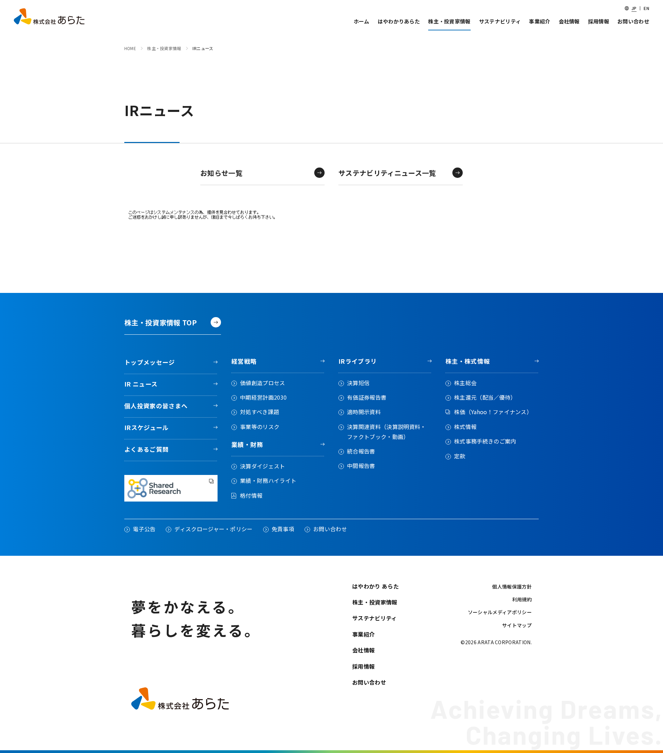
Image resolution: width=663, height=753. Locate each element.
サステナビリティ (374, 618)
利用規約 (522, 599)
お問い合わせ (369, 682)
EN (646, 8)
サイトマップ (517, 625)
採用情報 (363, 666)
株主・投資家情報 (374, 602)
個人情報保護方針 (512, 587)
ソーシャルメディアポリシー (500, 612)
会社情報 (363, 650)
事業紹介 (363, 634)
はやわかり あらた (375, 586)
